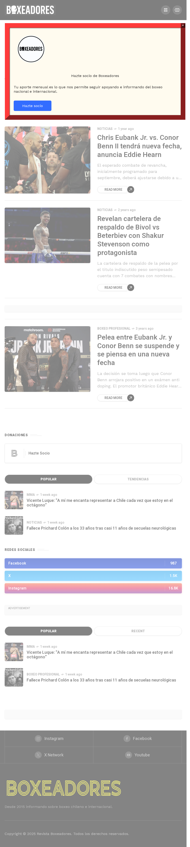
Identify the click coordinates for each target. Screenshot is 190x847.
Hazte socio (32, 106)
